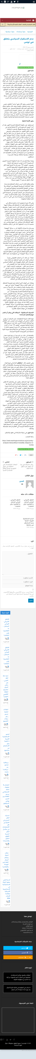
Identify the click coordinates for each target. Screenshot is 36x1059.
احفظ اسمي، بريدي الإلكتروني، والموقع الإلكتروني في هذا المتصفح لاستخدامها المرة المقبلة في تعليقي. (18, 594)
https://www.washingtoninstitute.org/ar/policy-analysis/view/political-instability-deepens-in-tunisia (18, 442)
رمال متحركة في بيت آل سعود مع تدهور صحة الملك (26, 465)
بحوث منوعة (7, 806)
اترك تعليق (12, 49)
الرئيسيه (30, 31)
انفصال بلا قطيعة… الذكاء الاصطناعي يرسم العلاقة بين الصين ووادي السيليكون (6, 794)
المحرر (21, 481)
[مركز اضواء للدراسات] (18, 7)
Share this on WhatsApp (26, 67)
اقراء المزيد (6, 641)
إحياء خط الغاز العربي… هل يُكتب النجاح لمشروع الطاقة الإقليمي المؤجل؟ (5, 686)
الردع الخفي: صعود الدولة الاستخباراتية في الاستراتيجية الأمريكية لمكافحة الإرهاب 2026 (6, 889)
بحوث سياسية (10, 31)
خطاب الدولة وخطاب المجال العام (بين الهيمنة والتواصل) (5, 860)
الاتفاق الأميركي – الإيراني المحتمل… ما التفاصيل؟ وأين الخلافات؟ (28, 503)
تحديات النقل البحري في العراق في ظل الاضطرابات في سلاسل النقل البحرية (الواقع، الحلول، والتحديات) (6, 828)
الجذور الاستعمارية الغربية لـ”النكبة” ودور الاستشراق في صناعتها (28, 521)
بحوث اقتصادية (6, 699)
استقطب (19, 363)
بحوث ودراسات (20, 31)
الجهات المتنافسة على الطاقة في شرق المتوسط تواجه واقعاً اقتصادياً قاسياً (10, 466)
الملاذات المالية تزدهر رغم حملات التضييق (5, 715)
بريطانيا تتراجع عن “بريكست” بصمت (5, 767)
